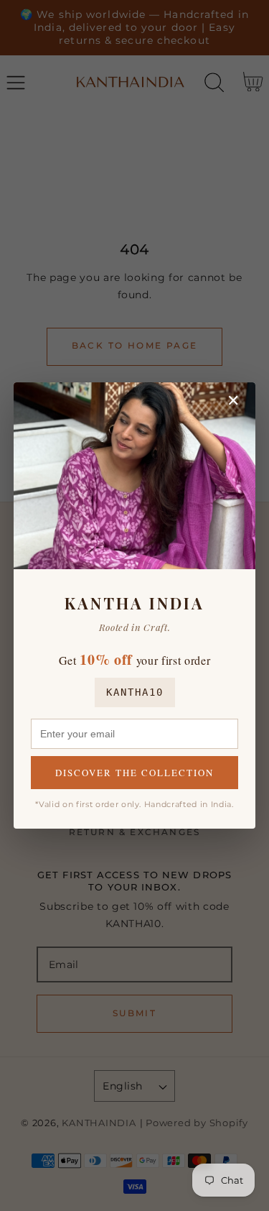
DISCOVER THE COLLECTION (134, 772)
